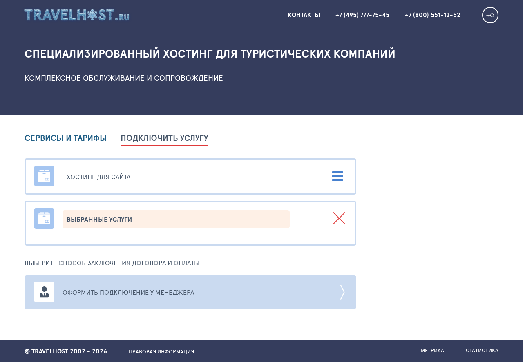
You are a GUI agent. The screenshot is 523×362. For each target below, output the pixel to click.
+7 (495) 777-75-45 (362, 15)
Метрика (432, 350)
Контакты (304, 15)
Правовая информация (161, 351)
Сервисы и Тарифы (66, 139)
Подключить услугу (164, 139)
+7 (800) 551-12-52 (432, 15)
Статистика (482, 350)
